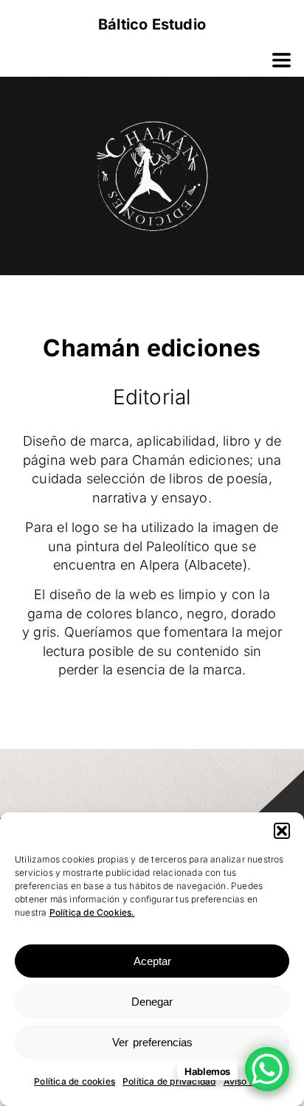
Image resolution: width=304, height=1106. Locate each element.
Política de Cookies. (92, 912)
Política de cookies (74, 1081)
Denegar (152, 1001)
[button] (281, 830)
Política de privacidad (168, 1081)
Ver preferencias (152, 1042)
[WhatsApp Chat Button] (267, 1069)
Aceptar (152, 961)
